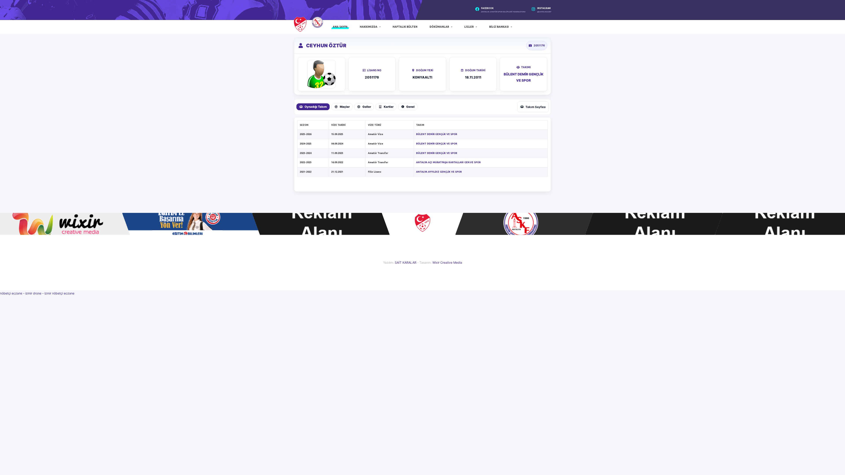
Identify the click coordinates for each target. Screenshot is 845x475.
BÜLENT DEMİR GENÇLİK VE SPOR (436, 134)
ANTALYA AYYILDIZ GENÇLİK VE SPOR (439, 171)
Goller (366, 106)
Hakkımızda (368, 26)
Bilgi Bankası (499, 26)
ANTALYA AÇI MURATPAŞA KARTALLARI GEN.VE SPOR (448, 162)
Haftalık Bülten (405, 26)
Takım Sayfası (535, 107)
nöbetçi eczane (11, 293)
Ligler (469, 26)
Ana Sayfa (340, 26)
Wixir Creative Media (447, 262)
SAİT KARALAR (405, 262)
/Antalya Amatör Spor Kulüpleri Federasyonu (503, 12)
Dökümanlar (439, 26)
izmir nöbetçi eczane (59, 293)
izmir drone (33, 293)
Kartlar (388, 106)
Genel (410, 106)
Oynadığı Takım (316, 106)
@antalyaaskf (544, 12)
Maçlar (345, 106)
